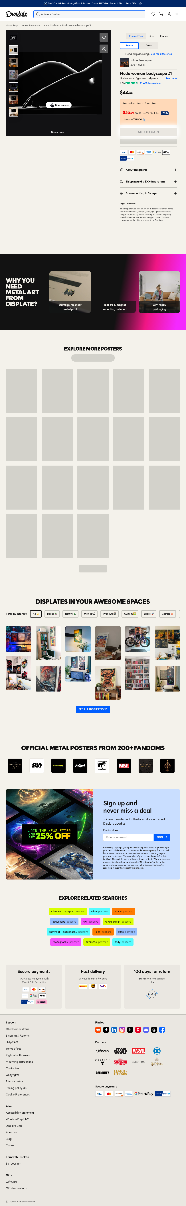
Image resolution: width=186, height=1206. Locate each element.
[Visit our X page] (130, 1030)
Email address (110, 830)
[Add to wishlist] (104, 37)
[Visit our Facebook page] (162, 1030)
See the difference (161, 53)
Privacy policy (149, 850)
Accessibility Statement (20, 1112)
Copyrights (12, 1075)
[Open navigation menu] (177, 14)
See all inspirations (93, 709)
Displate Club (14, 1125)
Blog (9, 1139)
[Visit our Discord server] (146, 1030)
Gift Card (11, 1181)
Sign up (162, 837)
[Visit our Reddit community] (98, 1030)
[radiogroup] (148, 36)
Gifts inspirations (16, 1188)
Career (10, 1145)
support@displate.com (132, 867)
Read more (171, 78)
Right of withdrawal (18, 1055)
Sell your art (13, 1163)
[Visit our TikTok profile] (106, 1030)
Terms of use (13, 1048)
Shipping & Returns (17, 1035)
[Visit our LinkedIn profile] (114, 1030)
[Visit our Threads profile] (154, 1030)
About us (11, 1132)
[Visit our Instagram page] (122, 1030)
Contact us (12, 1068)
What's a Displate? (17, 1119)
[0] (153, 14)
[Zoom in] (104, 49)
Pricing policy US (16, 1088)
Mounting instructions (19, 1061)
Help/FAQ (12, 1042)
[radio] (136, 36)
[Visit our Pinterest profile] (138, 1030)
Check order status (17, 1029)
